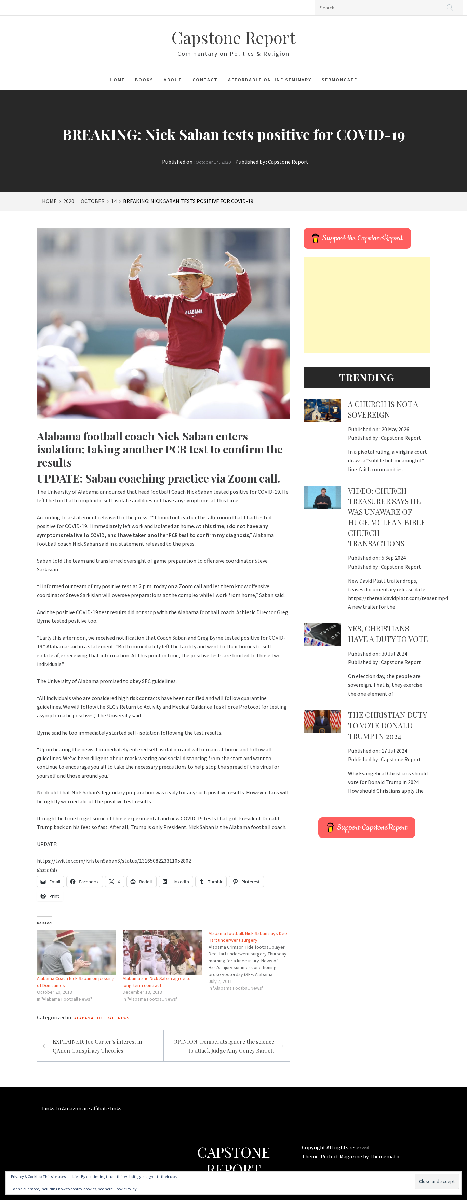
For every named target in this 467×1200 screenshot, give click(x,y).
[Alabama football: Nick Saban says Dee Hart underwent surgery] (251, 960)
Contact (205, 80)
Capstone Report (233, 37)
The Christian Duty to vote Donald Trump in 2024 (387, 725)
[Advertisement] (367, 305)
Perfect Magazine (342, 1156)
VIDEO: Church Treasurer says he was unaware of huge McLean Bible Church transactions (387, 517)
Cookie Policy (125, 1188)
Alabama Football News (101, 1017)
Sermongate (339, 80)
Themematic (385, 1156)
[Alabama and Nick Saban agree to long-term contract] (162, 952)
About (173, 80)
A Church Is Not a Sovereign (383, 409)
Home (117, 80)
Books (144, 80)
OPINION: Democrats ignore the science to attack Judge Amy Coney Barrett (223, 1046)
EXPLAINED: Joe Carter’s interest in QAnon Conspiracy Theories (97, 1046)
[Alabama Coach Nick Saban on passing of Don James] (76, 952)
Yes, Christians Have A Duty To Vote (388, 633)
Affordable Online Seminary (269, 80)
